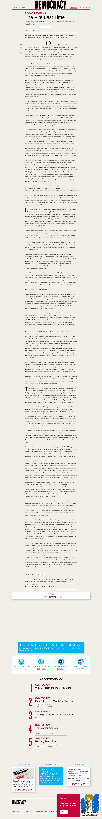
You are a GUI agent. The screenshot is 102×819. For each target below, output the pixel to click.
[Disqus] (51, 620)
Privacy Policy (40, 808)
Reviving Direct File (45, 741)
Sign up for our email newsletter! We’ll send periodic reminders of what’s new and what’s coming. (49, 649)
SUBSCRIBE (22, 789)
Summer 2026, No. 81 (41, 693)
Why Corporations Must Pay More (53, 687)
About (24, 808)
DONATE (77, 783)
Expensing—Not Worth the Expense (54, 701)
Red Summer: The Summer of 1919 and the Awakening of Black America (50, 35)
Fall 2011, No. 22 (45, 27)
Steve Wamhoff (43, 691)
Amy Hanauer (53, 691)
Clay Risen (30, 27)
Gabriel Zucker (52, 744)
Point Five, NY (51, 811)
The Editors (42, 731)
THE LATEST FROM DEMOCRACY (50, 644)
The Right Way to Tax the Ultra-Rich (54, 714)
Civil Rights (35, 30)
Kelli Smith (41, 744)
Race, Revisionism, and (39, 586)
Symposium (42, 684)
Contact (30, 808)
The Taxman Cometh (46, 727)
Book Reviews (35, 13)
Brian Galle (41, 717)
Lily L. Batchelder (44, 704)
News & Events (16, 808)
